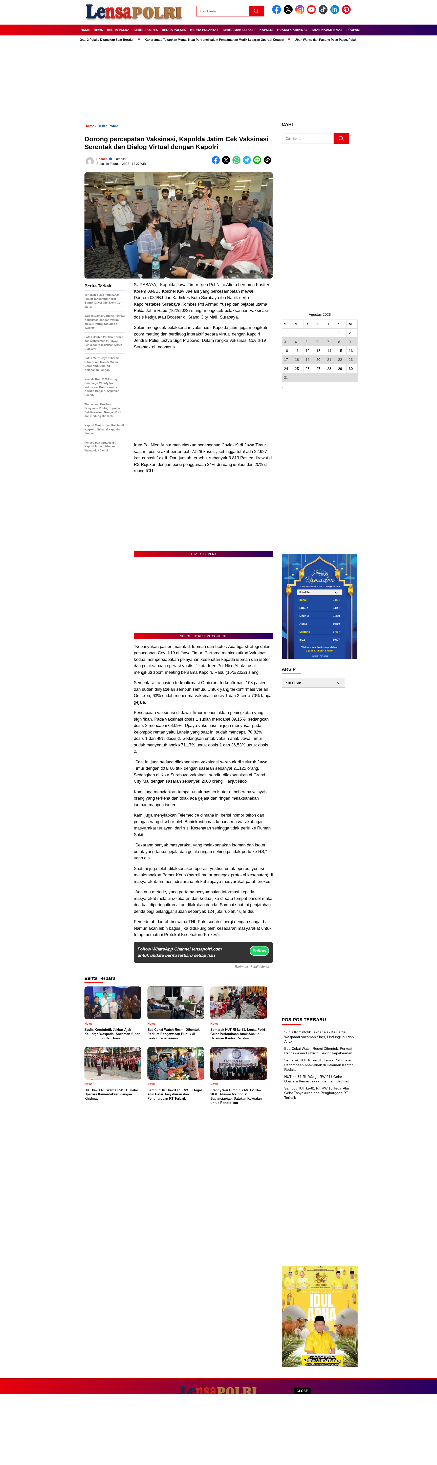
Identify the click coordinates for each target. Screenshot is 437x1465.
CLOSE (302, 1391)
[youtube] (312, 13)
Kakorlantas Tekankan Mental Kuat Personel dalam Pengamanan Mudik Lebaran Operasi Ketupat (182, 40)
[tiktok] (324, 13)
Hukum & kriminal (292, 30)
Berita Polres (146, 30)
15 (340, 351)
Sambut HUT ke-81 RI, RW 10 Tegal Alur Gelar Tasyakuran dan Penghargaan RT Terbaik (316, 1092)
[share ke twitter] (227, 163)
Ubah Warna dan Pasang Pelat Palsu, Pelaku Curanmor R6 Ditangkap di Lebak (319, 40)
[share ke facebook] (217, 163)
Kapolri (266, 30)
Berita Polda (118, 30)
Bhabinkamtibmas (327, 30)
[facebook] (277, 13)
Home (85, 30)
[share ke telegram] (248, 163)
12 (307, 351)
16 (351, 351)
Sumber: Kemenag (320, 656)
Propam (353, 30)
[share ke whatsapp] (237, 163)
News (98, 30)
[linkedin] (335, 13)
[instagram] (300, 13)
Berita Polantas (204, 30)
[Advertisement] (218, 1429)
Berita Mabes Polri (239, 30)
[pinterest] (347, 13)
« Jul (285, 387)
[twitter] (289, 13)
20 (318, 360)
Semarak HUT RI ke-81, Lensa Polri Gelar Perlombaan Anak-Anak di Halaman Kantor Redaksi (318, 1064)
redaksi (102, 159)
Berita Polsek (174, 30)
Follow (259, 950)
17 (286, 360)
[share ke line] (258, 163)
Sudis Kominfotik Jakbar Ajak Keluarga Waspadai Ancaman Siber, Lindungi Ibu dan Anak (319, 1036)
